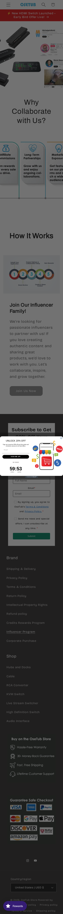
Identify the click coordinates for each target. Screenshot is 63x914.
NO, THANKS (16, 462)
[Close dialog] (61, 438)
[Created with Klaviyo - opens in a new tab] (31, 477)
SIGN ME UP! (16, 456)
